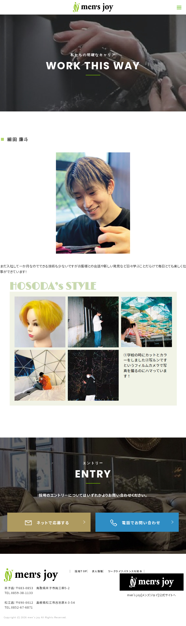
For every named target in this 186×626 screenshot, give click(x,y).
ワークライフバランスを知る (125, 571)
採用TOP (81, 571)
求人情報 (97, 571)
